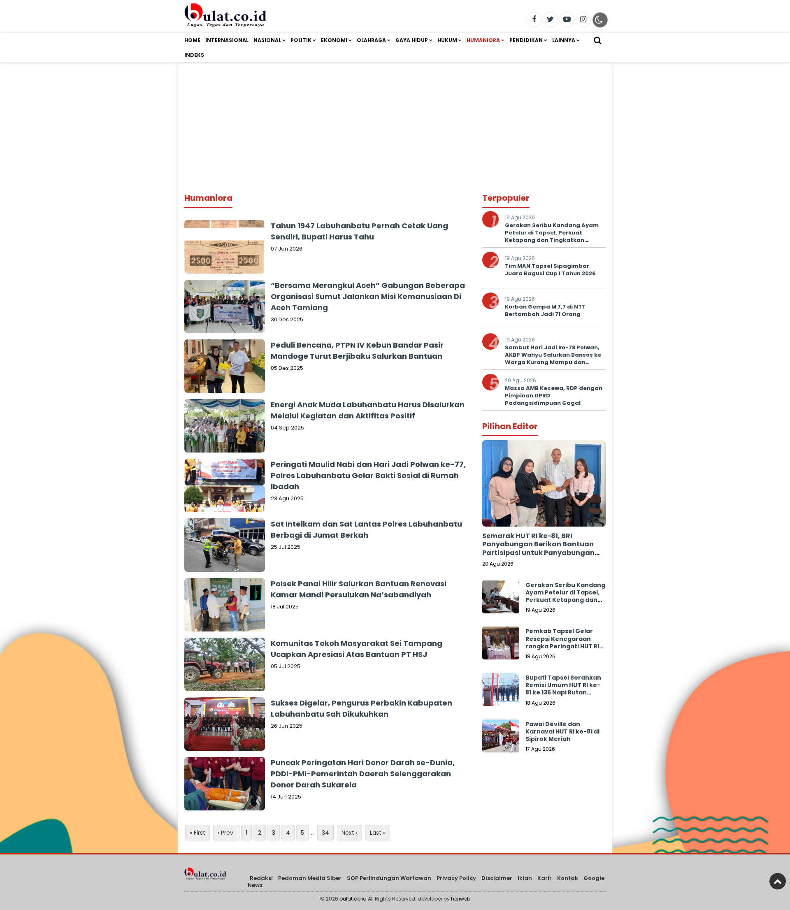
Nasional (267, 40)
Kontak (567, 878)
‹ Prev (226, 833)
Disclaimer (496, 878)
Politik (300, 40)
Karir (544, 878)
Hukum (447, 40)
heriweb (460, 898)
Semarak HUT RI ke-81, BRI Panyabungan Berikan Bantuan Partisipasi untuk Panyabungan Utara (538, 548)
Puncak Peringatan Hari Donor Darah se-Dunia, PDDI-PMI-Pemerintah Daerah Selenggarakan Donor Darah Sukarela (363, 773)
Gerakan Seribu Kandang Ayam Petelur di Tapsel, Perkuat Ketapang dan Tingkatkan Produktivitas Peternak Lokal (552, 236)
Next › (350, 833)
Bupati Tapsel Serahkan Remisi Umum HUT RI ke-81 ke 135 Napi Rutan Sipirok (563, 688)
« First (197, 833)
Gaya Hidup (411, 40)
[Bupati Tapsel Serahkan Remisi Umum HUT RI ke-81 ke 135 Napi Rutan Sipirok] (500, 691)
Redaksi (261, 878)
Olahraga (371, 40)
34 (325, 833)
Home (192, 40)
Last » (378, 833)
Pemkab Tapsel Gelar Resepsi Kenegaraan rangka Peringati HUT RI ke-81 (562, 642)
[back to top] (777, 881)
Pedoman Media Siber (310, 878)
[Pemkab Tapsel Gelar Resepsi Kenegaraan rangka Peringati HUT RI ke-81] (500, 645)
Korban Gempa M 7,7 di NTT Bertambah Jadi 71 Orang (545, 310)
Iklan (525, 878)
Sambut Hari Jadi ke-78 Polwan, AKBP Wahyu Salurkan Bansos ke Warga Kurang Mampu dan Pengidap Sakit (553, 359)
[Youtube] (567, 19)
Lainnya (563, 40)
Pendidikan (526, 40)
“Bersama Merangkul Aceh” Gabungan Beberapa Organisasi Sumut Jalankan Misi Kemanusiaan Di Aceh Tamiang (368, 296)
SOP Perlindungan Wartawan (389, 878)
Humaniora (483, 40)
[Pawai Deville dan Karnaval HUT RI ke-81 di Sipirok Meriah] (500, 738)
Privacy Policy (456, 878)
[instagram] (583, 19)
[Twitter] (550, 19)
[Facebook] (534, 19)
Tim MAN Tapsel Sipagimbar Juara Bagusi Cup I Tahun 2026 (550, 269)
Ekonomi (334, 40)
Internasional (227, 40)
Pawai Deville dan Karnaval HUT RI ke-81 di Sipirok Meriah (562, 731)
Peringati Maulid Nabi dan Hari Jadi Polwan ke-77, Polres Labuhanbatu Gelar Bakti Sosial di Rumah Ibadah (368, 475)
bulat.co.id (353, 898)
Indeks (194, 54)
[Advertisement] (395, 120)
